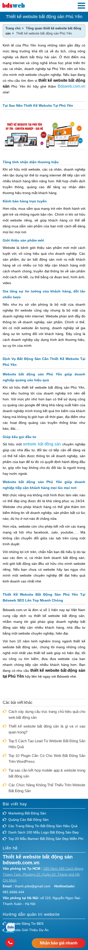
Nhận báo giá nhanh (58, 943)
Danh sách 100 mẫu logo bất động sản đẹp (43, 832)
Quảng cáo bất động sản (28, 820)
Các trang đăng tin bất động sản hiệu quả (42, 826)
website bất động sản (42, 444)
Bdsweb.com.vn (71, 86)
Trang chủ (13, 28)
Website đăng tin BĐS (26, 924)
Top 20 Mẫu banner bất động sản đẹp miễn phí (45, 839)
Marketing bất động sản (27, 813)
